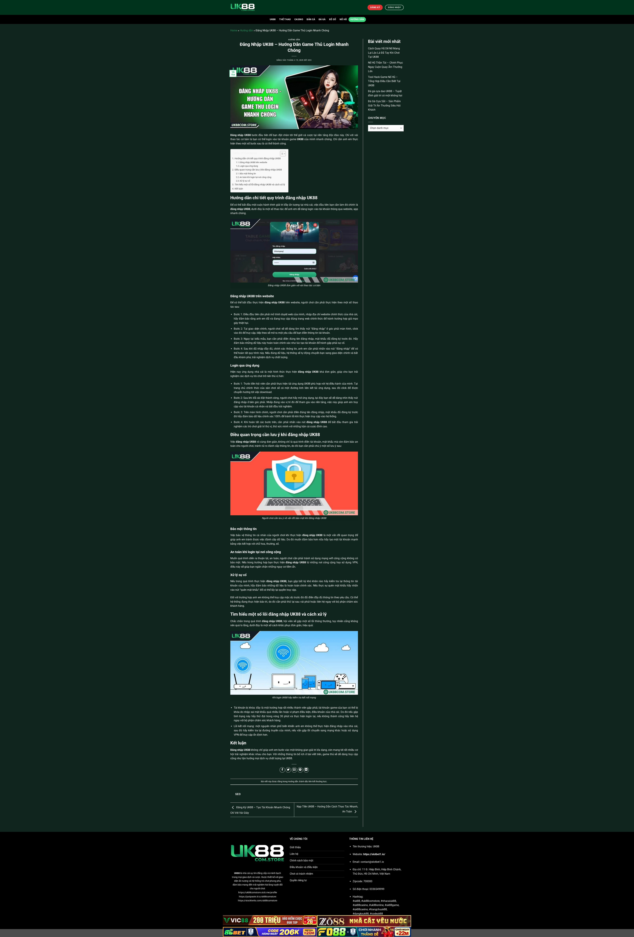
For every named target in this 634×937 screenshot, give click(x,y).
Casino (298, 19)
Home (233, 30)
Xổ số (332, 19)
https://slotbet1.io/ (374, 854)
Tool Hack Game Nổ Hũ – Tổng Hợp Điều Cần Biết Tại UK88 (384, 81)
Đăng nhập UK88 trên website (253, 162)
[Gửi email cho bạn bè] (294, 770)
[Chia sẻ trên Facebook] (282, 770)
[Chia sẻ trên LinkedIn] (306, 770)
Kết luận (239, 188)
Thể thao (285, 19)
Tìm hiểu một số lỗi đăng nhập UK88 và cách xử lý (260, 184)
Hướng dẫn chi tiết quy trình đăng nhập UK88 (258, 158)
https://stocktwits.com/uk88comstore (257, 900)
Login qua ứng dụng (249, 166)
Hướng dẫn (357, 19)
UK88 (273, 19)
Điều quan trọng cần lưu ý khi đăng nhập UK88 (258, 169)
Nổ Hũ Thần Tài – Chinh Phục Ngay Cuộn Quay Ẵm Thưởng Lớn (385, 67)
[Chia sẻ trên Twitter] (288, 770)
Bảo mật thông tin (248, 173)
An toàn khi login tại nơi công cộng (255, 177)
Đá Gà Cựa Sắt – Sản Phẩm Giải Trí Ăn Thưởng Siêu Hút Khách (384, 105)
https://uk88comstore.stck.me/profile (257, 892)
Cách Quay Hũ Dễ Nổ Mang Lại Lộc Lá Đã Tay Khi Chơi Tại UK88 (384, 52)
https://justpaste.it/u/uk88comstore (257, 896)
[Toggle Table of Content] (281, 153)
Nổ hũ (343, 19)
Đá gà (322, 19)
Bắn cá (311, 19)
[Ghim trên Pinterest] (300, 770)
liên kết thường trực (318, 781)
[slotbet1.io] (246, 7)
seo (310, 60)
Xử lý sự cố (245, 181)
